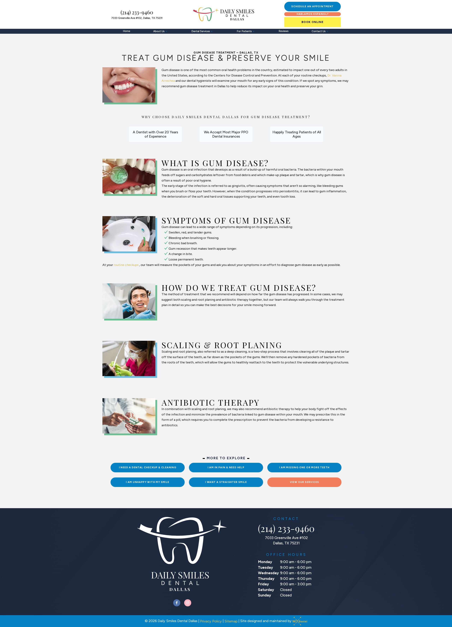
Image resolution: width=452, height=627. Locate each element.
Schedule (312, 6)
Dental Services (200, 31)
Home (126, 31)
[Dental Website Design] (299, 621)
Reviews (284, 31)
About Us (159, 31)
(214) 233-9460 (137, 12)
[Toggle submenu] (166, 31)
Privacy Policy (211, 621)
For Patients (244, 31)
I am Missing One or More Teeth (304, 467)
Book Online (312, 22)
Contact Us (319, 31)
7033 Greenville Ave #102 (137, 18)
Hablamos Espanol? (313, 14)
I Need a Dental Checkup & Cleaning (147, 467)
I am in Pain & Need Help (226, 467)
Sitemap (230, 621)
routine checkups (126, 265)
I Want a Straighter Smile (226, 482)
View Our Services (304, 482)
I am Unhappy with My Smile (147, 482)
